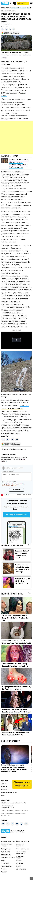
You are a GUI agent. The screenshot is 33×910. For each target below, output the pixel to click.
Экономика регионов (8, 857)
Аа (14, 3)
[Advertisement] (16, 137)
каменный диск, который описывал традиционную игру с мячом (15, 408)
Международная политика (6, 845)
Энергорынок (5, 852)
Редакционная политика (9, 792)
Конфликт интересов (22, 849)
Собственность (21, 869)
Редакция (4, 786)
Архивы (3, 783)
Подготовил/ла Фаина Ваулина (12, 449)
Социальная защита (22, 841)
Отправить (16, 489)
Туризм (18, 866)
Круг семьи (19, 863)
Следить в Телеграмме (18, 515)
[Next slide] (30, 8)
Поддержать (24, 3)
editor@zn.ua (5, 815)
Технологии (5, 863)
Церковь (4, 869)
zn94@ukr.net (25, 810)
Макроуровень (5, 849)
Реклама (4, 789)
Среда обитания (6, 866)
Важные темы (6, 8)
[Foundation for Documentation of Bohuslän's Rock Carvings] (16, 391)
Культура (4, 872)
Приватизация (6, 854)
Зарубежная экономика (20, 845)
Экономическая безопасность (21, 852)
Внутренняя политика (8, 841)
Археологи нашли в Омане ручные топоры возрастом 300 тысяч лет (18, 163)
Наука (3, 860)
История (19, 860)
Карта (3, 795)
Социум (18, 857)
